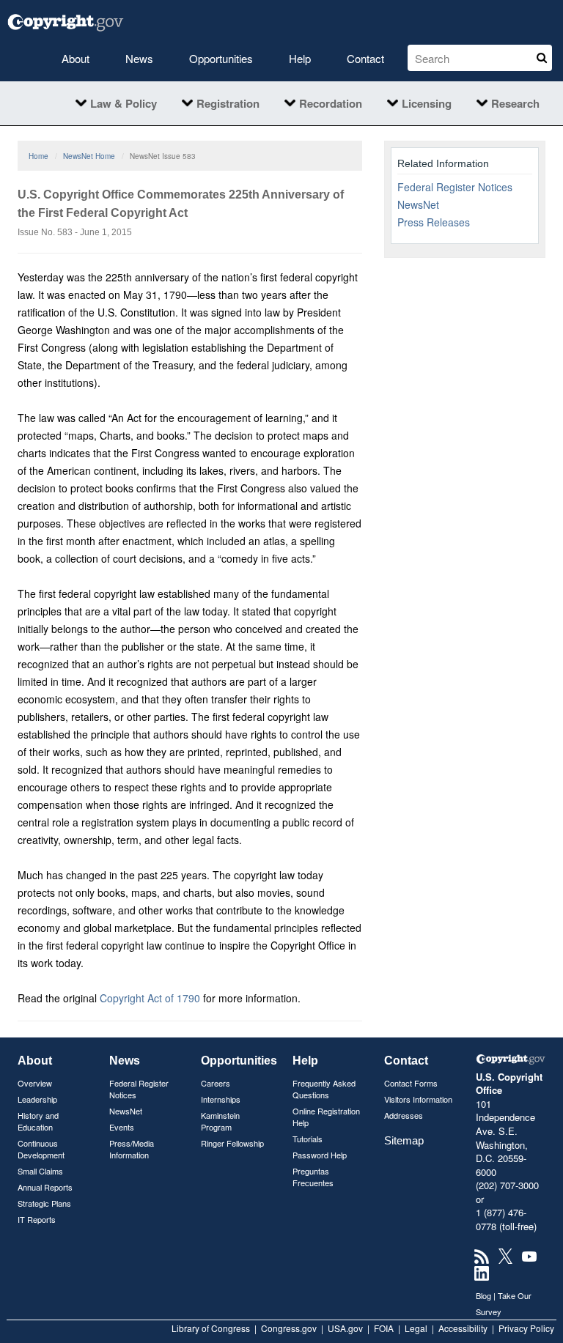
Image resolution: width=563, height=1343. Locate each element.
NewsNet (418, 204)
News (139, 58)
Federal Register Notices (454, 187)
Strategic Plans (44, 1203)
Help (300, 58)
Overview (35, 1083)
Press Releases (433, 222)
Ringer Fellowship (232, 1143)
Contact (365, 58)
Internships (220, 1099)
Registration (228, 103)
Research (515, 103)
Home (38, 156)
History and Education (38, 1121)
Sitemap (404, 1140)
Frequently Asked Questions (324, 1088)
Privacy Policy (526, 1328)
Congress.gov (289, 1328)
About (75, 58)
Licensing (427, 103)
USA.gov (345, 1328)
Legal (416, 1328)
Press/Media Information (131, 1149)
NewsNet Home (89, 156)
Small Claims (40, 1171)
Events (121, 1127)
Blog (483, 1295)
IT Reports (37, 1219)
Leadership (37, 1099)
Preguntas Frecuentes (313, 1176)
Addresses (403, 1115)
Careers (215, 1083)
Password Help (319, 1155)
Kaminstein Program (220, 1121)
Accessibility (462, 1328)
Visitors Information (418, 1099)
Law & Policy (123, 103)
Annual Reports (45, 1187)
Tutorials (307, 1138)
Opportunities (221, 58)
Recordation (330, 103)
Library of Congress (211, 1328)
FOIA (384, 1328)
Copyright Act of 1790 (150, 998)
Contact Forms (411, 1083)
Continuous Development (41, 1149)
